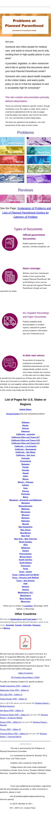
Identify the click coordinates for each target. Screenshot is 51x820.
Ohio (25, 545)
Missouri (25, 515)
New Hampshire (25, 527)
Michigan (25, 509)
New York (25, 536)
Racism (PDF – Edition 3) (10, 722)
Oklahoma (25, 548)
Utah (25, 583)
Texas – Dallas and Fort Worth (25, 575)
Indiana (25, 485)
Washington (25, 595)
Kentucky (25, 494)
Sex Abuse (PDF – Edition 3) (12, 710)
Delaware (25, 464)
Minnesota (25, 512)
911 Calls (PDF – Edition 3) (11, 695)
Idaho (25, 476)
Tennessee (25, 566)
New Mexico (25, 533)
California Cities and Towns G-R (25, 440)
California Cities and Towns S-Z (26, 443)
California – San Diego (25, 452)
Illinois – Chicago (25, 482)
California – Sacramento (25, 449)
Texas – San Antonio (25, 581)
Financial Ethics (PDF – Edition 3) (14, 734)
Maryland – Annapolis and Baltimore (25, 500)
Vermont (25, 586)
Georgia (25, 470)
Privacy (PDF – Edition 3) (10, 729)
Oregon (25, 551)
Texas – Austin (25, 572)
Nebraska (25, 521)
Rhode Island (26, 557)
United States (25, 409)
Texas (25, 569)
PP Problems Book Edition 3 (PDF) (25, 677)
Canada (18, 625)
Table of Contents (25, 673)
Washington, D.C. (25, 592)
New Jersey (25, 530)
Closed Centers (13, 414)
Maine (25, 497)
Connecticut (25, 461)
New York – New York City (25, 539)
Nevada (25, 524)
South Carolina (25, 560)
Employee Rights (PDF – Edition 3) (14, 715)
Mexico (7, 628)
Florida (25, 467)
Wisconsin (25, 601)
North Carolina (25, 542)
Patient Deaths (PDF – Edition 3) (13, 699)
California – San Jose (25, 455)
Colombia (27, 625)
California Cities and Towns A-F (26, 437)
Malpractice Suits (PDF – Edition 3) (14, 690)
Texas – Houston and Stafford (25, 578)
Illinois (25, 479)
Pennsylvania (25, 554)
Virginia (25, 590)
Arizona (25, 428)
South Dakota (25, 563)
